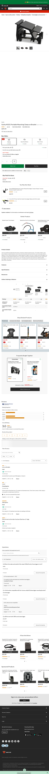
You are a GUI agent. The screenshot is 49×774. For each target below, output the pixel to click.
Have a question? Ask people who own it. (11, 550)
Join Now (35, 703)
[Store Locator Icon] (2, 5)
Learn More (27, 731)
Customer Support (5, 708)
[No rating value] (27, 299)
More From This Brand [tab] (38, 320)
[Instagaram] (9, 741)
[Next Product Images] (47, 34)
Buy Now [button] (36, 166)
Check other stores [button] (7, 156)
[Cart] (46, 8)
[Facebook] (3, 741)
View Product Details (16, 126)
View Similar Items (26, 126)
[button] (40, 8)
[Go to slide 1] (18, 48)
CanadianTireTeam (8, 581)
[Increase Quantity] (11, 161)
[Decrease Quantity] (3, 161)
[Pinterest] (15, 741)
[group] (5, 342)
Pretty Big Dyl (5, 486)
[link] (6, 127)
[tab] (9, 141)
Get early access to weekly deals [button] (23, 772)
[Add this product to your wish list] (14, 161)
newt (3, 469)
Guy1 (3, 504)
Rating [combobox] (4, 456)
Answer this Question (40, 572)
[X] (6, 741)
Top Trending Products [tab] (26, 320)
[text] (10, 237)
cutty (4, 566)
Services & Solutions (6, 712)
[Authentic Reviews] (7, 404)
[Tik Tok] (18, 741)
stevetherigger (6, 592)
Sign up (4, 732)
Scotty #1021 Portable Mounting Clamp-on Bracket (19, 124)
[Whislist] (44, 8)
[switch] (15, 289)
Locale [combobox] (11, 456)
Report (17, 478)
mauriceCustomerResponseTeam (12, 607)
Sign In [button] (24, 700)
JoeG (3, 521)
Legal (3, 721)
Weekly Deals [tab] (5, 320)
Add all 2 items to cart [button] (25, 389)
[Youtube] (12, 741)
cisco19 (4, 618)
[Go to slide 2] (22, 48)
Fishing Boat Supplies (26, 14)
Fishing (18, 14)
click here (31, 212)
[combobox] (40, 460)
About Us (4, 716)
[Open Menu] (2, 8)
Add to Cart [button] (12, 166)
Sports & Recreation (10, 14)
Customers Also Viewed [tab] (15, 320)
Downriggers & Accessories (38, 14)
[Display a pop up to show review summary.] (37, 380)
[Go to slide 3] (26, 48)
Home (3, 14)
